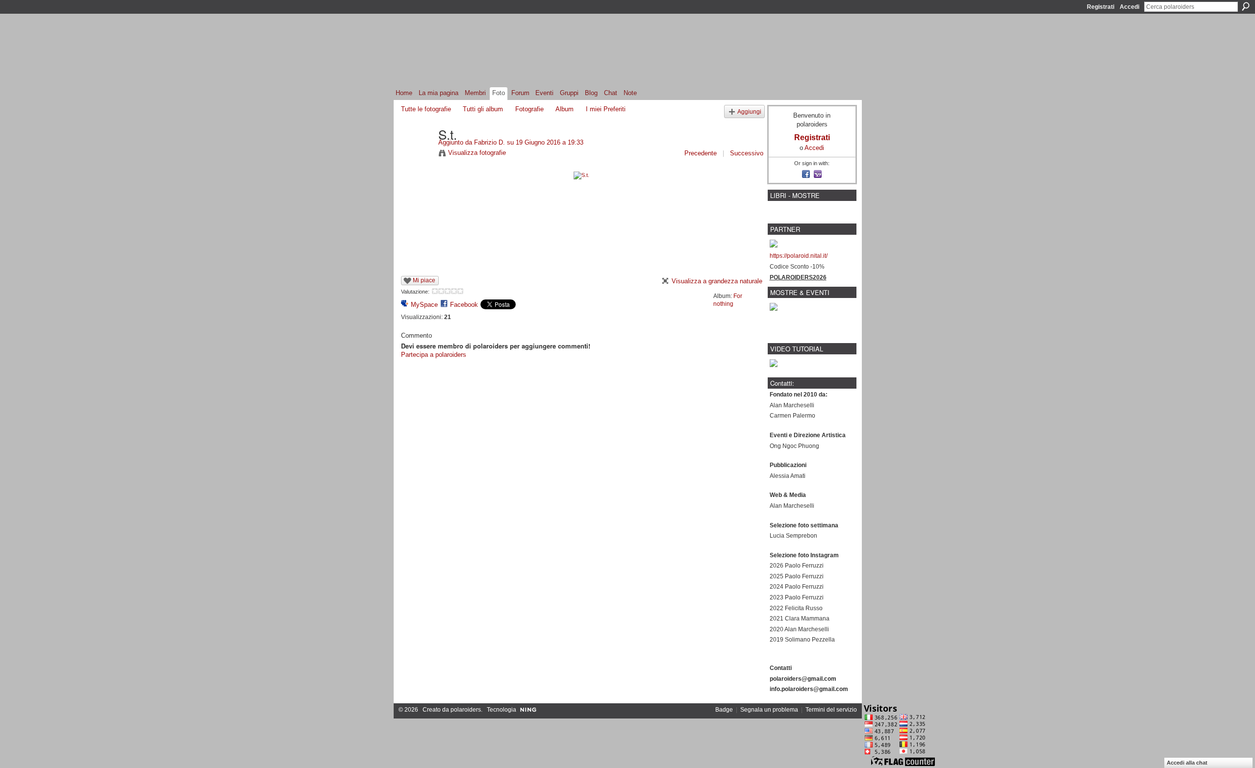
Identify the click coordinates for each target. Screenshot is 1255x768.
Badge (724, 709)
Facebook (464, 304)
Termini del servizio (831, 709)
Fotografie (529, 109)
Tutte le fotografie (426, 109)
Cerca (1246, 6)
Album (564, 109)
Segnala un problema (769, 709)
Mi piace (424, 280)
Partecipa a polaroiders (433, 354)
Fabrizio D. (489, 142)
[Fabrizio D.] (416, 154)
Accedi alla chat (1187, 763)
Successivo (746, 153)
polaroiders (466, 709)
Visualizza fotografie (477, 152)
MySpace (424, 304)
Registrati (1100, 6)
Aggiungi (749, 111)
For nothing (727, 300)
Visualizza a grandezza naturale (717, 281)
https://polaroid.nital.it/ (799, 255)
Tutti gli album (483, 109)
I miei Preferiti (606, 109)
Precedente (700, 153)
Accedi (1129, 6)
